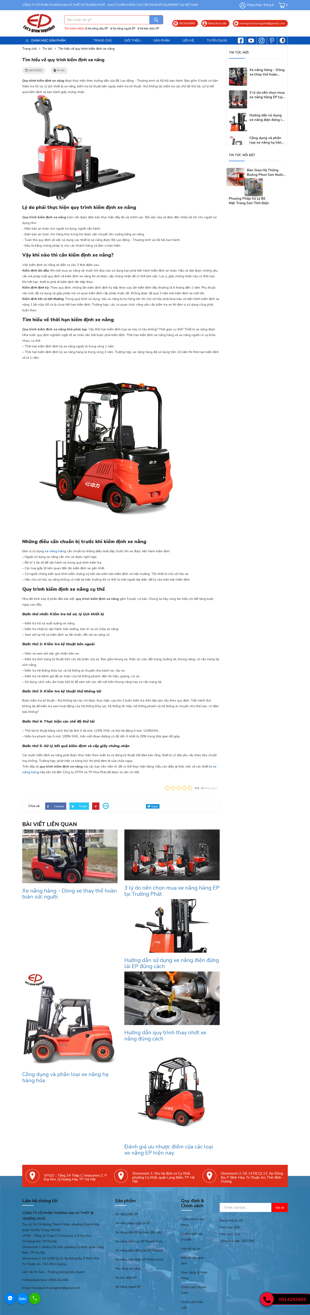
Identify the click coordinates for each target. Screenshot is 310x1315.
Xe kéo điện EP (149, 29)
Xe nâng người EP (124, 29)
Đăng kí (269, 5)
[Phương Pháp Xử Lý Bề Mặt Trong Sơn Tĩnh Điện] (254, 181)
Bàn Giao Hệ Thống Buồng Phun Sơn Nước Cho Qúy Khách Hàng (265, 175)
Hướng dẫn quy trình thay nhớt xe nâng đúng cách (165, 1035)
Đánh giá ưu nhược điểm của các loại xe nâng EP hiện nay (168, 1149)
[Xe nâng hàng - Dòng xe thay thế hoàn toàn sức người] (238, 70)
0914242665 (292, 1299)
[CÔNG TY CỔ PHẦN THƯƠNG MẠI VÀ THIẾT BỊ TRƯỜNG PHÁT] (38, 23)
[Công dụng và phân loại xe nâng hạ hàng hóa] (238, 138)
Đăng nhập (254, 5)
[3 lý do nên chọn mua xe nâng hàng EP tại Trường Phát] (238, 93)
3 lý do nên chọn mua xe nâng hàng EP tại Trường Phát (171, 890)
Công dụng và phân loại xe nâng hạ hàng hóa (65, 1077)
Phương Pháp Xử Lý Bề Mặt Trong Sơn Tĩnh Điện (249, 200)
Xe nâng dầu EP (98, 29)
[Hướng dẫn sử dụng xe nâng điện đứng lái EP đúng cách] (238, 116)
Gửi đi (280, 1208)
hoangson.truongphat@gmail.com (56, 1288)
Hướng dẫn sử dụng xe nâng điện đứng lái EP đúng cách (171, 963)
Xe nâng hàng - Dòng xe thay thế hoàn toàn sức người (69, 893)
